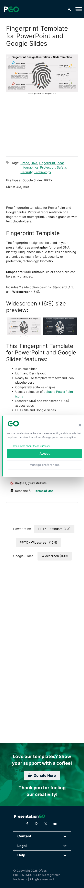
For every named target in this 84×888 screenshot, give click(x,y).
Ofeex (43, 870)
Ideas (60, 163)
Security (26, 172)
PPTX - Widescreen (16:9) (38, 542)
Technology (42, 172)
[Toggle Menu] (78, 9)
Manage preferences (45, 464)
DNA (34, 163)
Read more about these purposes (31, 445)
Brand (25, 163)
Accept (45, 453)
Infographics (30, 167)
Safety (61, 167)
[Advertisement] (42, 125)
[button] (80, 425)
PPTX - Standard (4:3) (54, 529)
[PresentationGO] (11, 9)
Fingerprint (47, 163)
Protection (47, 167)
